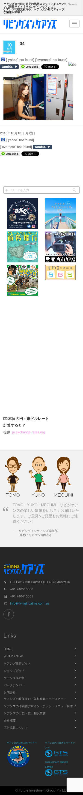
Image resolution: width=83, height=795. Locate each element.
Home (8, 649)
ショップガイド (14, 670)
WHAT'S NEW (13, 656)
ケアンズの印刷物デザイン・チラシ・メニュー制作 (38, 706)
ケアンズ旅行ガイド (17, 663)
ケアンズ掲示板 (14, 678)
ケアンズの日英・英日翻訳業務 (25, 713)
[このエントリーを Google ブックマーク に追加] (3, 59)
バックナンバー (14, 685)
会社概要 (10, 720)
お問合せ (10, 692)
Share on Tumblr (42, 147)
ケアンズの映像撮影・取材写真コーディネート (35, 698)
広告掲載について (16, 727)
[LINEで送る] (10, 153)
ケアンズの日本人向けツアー (22, 742)
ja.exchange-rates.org (28, 431)
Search (72, 4)
